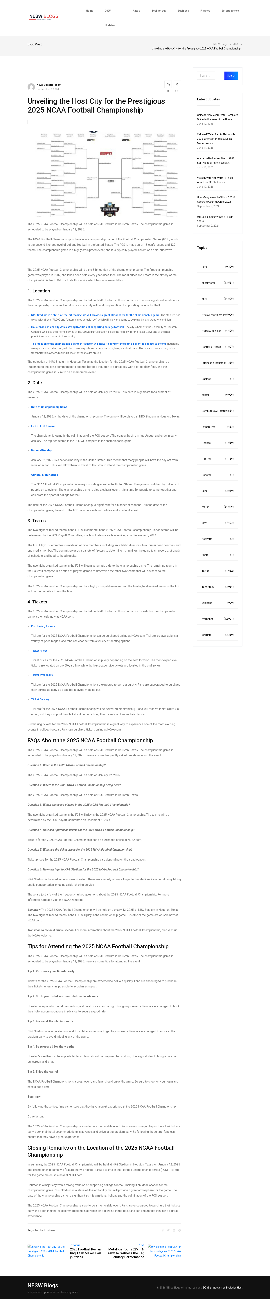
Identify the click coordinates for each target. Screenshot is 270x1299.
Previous (75, 1245)
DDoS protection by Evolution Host (222, 1287)
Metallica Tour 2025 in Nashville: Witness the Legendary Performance (126, 1253)
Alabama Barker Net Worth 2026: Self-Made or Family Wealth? (216, 160)
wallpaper (218, 618)
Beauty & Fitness (218, 346)
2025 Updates (110, 18)
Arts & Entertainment (218, 314)
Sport (218, 554)
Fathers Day (218, 426)
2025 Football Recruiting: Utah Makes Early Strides (85, 1253)
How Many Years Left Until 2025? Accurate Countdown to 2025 (216, 199)
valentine (218, 602)
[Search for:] (213, 76)
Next (141, 1245)
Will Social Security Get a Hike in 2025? (215, 219)
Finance (205, 10)
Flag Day (218, 458)
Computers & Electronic (218, 410)
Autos (136, 10)
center (218, 394)
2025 (218, 266)
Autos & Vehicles (218, 330)
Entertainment (230, 10)
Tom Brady (218, 586)
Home (89, 10)
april (218, 298)
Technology (159, 10)
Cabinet (218, 378)
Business (183, 10)
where (51, 1230)
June (218, 490)
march (218, 506)
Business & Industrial (218, 362)
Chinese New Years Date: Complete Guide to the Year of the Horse (217, 117)
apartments (218, 282)
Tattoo (218, 570)
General (218, 474)
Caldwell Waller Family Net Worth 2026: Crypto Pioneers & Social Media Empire (216, 139)
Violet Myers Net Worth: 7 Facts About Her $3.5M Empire (215, 180)
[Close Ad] (136, 1296)
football (40, 1230)
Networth (218, 538)
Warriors (218, 634)
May (218, 522)
